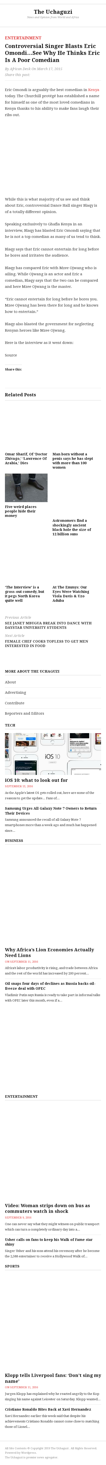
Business (14, 841)
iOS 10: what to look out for (36, 780)
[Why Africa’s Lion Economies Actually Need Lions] (53, 896)
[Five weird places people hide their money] (26, 488)
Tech (10, 725)
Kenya (93, 90)
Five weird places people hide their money (20, 511)
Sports (12, 1266)
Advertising (15, 692)
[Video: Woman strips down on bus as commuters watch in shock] (53, 1152)
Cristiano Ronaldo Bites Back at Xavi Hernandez (48, 1409)
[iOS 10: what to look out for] (53, 754)
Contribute (14, 703)
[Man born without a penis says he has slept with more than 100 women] (74, 428)
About (10, 682)
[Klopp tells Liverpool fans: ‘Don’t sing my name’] (53, 1322)
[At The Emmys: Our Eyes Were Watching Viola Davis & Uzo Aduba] (74, 561)
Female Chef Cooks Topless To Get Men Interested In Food (46, 641)
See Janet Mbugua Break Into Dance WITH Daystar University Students (48, 623)
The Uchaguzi (53, 12)
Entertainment (23, 38)
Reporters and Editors (24, 713)
